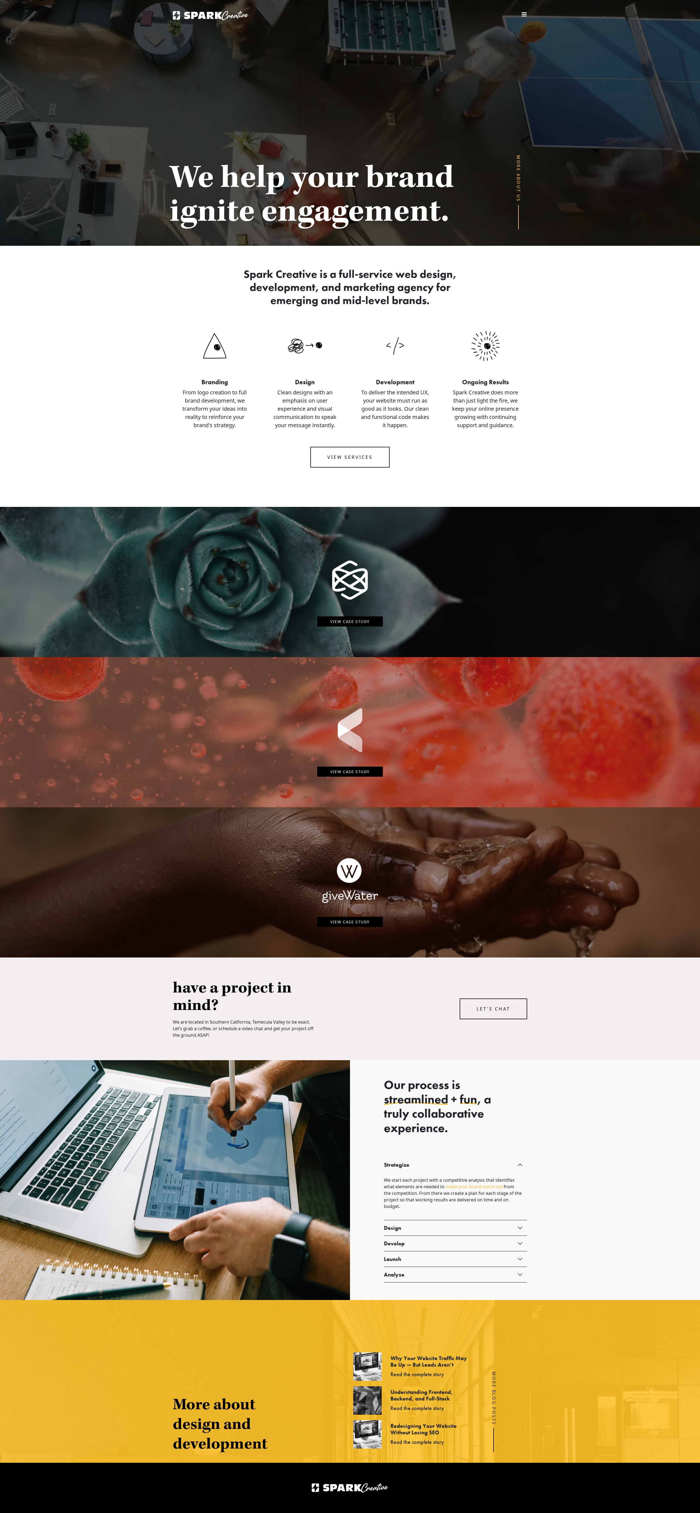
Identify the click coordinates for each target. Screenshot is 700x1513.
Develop (394, 1243)
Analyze (394, 1274)
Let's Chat (493, 1009)
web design (424, 274)
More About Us (519, 178)
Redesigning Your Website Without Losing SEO (423, 1429)
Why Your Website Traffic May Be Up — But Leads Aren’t (428, 1361)
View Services (350, 457)
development (282, 287)
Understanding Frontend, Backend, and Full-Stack (421, 1395)
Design (392, 1227)
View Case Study (350, 621)
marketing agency (388, 287)
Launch (392, 1259)
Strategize (396, 1164)
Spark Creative (211, 15)
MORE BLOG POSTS (494, 1398)
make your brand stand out (474, 1187)
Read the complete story (417, 1374)
